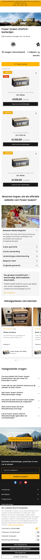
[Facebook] (15, 482)
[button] (38, 333)
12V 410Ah (20, 176)
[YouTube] (25, 482)
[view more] (37, 489)
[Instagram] (20, 482)
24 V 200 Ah (20, 135)
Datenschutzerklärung (15, 525)
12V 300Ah (20, 95)
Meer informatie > (10, 293)
